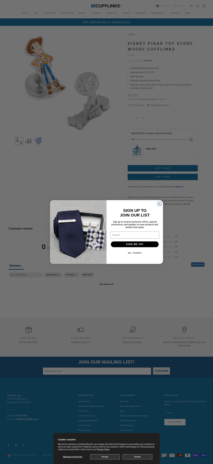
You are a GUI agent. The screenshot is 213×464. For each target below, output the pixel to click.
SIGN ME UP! (135, 244)
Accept (105, 457)
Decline (137, 457)
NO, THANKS (135, 253)
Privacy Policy (103, 449)
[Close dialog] (159, 204)
